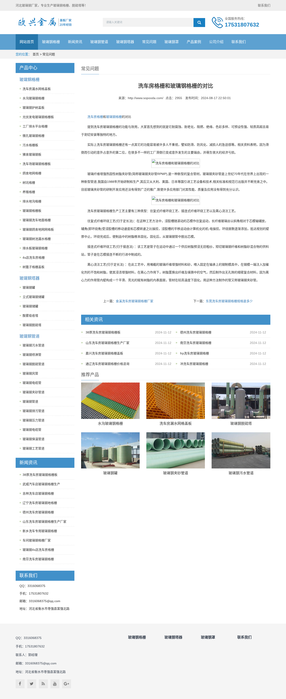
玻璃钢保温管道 (33, 439)
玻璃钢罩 (171, 42)
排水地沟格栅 (32, 201)
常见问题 (149, 42)
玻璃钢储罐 (30, 306)
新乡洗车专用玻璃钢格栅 (40, 531)
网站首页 (27, 42)
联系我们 (264, 5)
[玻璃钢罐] (110, 450)
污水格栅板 (30, 145)
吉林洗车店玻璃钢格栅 (38, 493)
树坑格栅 (29, 182)
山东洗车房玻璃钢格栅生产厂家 (107, 343)
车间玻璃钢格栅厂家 (37, 540)
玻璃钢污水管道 (241, 473)
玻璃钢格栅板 (32, 210)
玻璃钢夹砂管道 (175, 473)
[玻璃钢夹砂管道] (175, 450)
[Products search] (199, 22)
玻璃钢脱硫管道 (33, 364)
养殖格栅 (29, 192)
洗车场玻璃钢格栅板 (37, 164)
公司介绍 (216, 42)
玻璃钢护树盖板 (33, 107)
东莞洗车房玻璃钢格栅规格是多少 (229, 301)
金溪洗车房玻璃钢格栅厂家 (134, 301)
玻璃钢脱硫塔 (241, 423)
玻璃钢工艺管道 (33, 448)
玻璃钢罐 (110, 473)
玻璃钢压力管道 (33, 420)
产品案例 (194, 42)
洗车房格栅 (95, 117)
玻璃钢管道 (99, 42)
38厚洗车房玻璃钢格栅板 (103, 332)
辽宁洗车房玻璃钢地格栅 (40, 503)
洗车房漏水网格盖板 (176, 423)
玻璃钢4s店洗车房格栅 (38, 549)
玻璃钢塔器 (125, 42)
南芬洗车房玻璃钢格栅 (195, 343)
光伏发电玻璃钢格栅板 (38, 117)
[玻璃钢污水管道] (241, 450)
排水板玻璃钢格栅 (35, 248)
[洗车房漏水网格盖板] (175, 401)
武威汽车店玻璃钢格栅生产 (41, 484)
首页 (36, 54)
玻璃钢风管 (30, 373)
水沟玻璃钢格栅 (110, 423)
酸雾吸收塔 (30, 315)
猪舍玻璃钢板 (32, 154)
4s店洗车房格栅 (34, 257)
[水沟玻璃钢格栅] (110, 401)
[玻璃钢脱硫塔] (241, 401)
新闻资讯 (75, 42)
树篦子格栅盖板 (33, 267)
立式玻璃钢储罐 (33, 297)
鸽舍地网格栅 (32, 173)
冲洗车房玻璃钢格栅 (194, 364)
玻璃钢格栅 (51, 42)
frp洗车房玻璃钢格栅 (194, 353)
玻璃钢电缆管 (32, 383)
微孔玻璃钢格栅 (33, 135)
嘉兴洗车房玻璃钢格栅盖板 (104, 353)
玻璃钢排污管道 (33, 411)
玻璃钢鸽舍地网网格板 (38, 229)
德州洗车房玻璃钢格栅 (195, 332)
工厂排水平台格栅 (35, 126)
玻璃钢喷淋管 (32, 354)
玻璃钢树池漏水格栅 (37, 239)
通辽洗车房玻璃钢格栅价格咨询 (107, 364)
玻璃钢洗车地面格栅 (37, 220)
